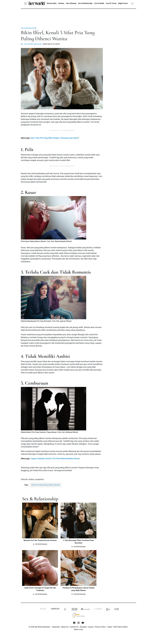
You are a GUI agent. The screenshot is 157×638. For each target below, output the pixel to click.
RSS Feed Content (120, 627)
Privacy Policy (100, 627)
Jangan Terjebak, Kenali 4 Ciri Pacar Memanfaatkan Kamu (55, 458)
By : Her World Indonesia (31, 44)
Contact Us (74, 627)
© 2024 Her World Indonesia (39, 627)
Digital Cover (123, 3)
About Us (64, 627)
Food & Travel (111, 3)
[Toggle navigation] (25, 3)
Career (109, 627)
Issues (90, 627)
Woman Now (51, 3)
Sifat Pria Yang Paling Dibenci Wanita (45, 485)
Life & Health (99, 3)
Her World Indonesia (41, 544)
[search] (132, 3)
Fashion (61, 3)
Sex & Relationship (85, 3)
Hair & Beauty (71, 3)
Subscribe (55, 627)
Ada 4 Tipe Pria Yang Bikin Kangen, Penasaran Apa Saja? (54, 138)
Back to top (78, 629)
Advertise (83, 627)
